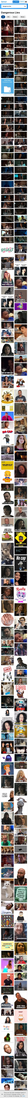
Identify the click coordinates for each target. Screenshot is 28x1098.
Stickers (15, 16)
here (24, 1096)
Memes (22, 16)
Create (16, 1)
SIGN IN (22, 1)
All (3, 16)
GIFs (8, 16)
